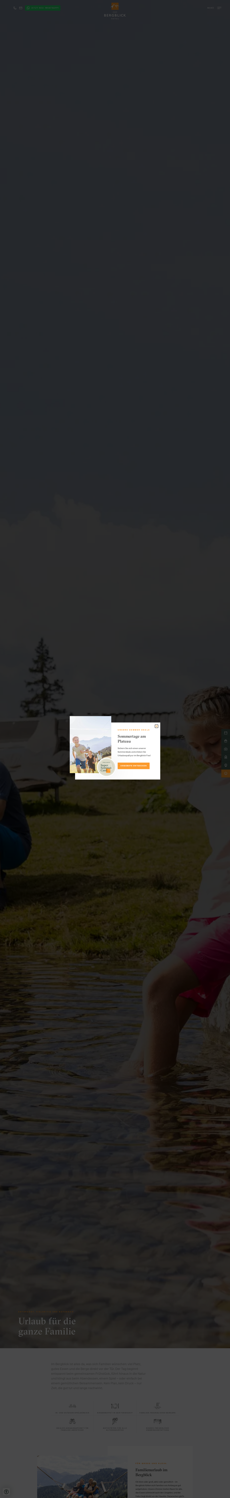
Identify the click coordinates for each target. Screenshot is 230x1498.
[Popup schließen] (156, 726)
